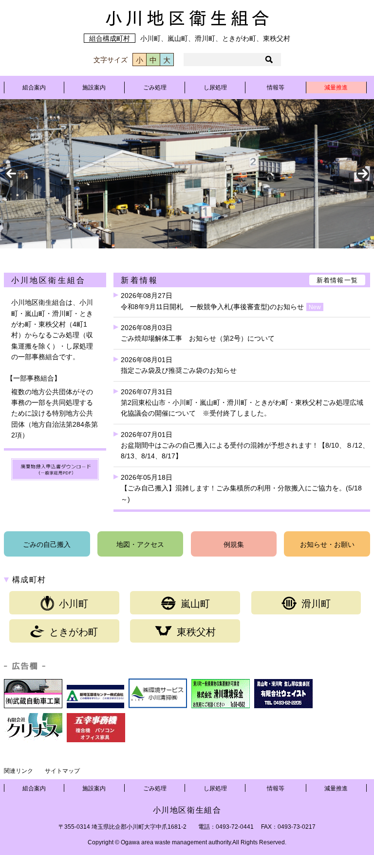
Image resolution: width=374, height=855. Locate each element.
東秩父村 (196, 632)
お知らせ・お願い (327, 544)
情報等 (275, 87)
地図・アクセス (140, 544)
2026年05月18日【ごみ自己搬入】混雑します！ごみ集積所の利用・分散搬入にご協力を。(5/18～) (241, 488)
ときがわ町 (73, 632)
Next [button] (362, 174)
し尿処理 (215, 87)
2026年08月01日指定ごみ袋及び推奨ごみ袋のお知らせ (179, 365)
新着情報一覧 (337, 280)
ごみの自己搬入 (47, 544)
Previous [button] (11, 174)
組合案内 (34, 87)
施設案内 (94, 87)
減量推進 (336, 87)
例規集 (234, 544)
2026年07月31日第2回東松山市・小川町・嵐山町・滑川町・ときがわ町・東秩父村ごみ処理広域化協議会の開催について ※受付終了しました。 (242, 403)
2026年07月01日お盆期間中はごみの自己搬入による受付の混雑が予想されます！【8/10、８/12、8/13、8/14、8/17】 (245, 445)
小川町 (73, 603)
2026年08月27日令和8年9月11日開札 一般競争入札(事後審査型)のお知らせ (221, 301)
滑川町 (316, 603)
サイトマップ (62, 771)
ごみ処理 (155, 87)
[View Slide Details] (187, 173)
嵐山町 (195, 603)
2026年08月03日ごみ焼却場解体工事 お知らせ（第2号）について (198, 333)
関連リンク (18, 771)
